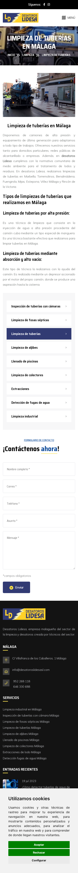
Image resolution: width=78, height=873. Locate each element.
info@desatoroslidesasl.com (31, 670)
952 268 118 (21, 681)
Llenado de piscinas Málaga (21, 740)
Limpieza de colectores (27, 375)
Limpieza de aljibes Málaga (20, 734)
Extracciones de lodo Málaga (22, 752)
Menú (71, 17)
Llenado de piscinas (24, 361)
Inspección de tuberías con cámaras (35, 306)
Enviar (19, 587)
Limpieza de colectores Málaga (23, 746)
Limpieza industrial (24, 416)
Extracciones (20, 389)
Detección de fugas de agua (30, 402)
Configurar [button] (39, 860)
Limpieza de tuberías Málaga (22, 728)
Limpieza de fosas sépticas (30, 320)
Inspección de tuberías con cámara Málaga (31, 715)
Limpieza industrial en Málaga (22, 709)
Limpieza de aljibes (24, 347)
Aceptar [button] (39, 844)
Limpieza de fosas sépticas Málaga (26, 721)
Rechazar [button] (39, 852)
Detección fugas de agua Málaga (24, 758)
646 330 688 (21, 686)
